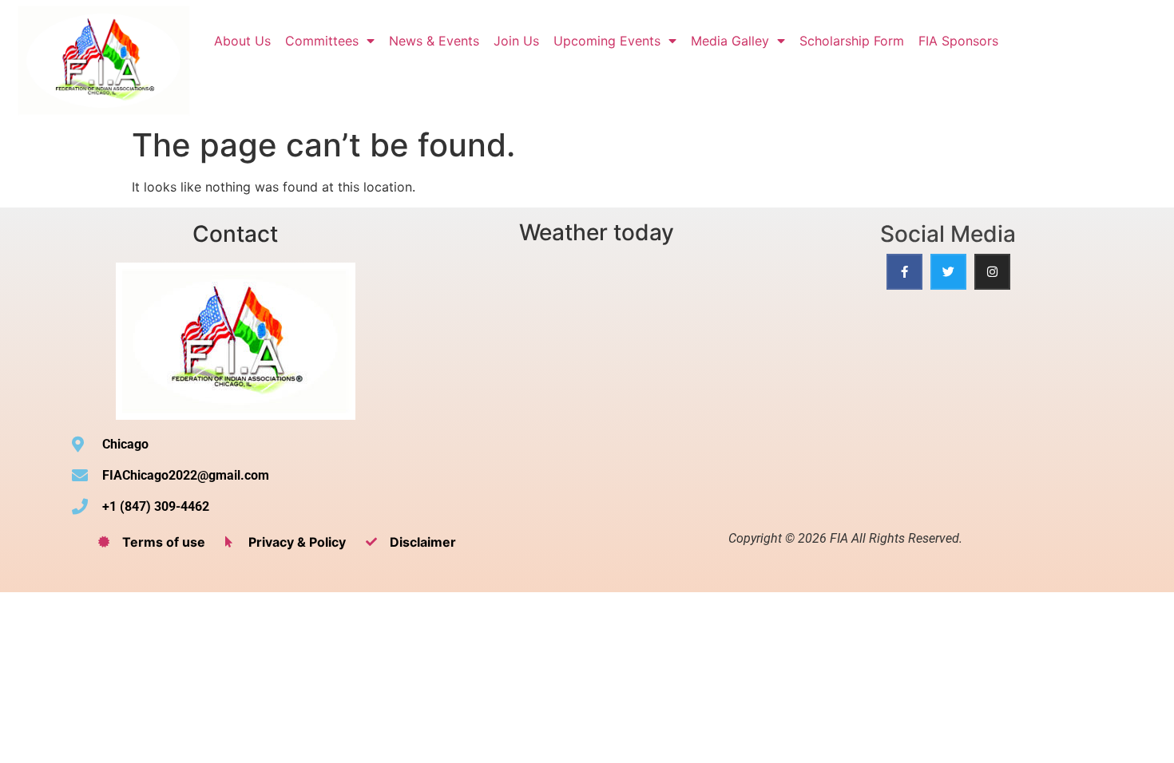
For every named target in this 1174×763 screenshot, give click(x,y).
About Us (242, 41)
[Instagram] (992, 272)
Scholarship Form (851, 41)
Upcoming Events (606, 41)
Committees (322, 41)
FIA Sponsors (958, 41)
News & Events (434, 41)
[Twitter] (948, 272)
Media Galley (730, 41)
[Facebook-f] (904, 272)
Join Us (516, 41)
